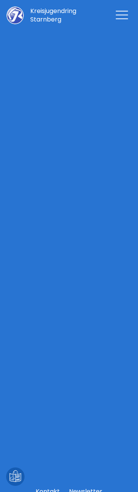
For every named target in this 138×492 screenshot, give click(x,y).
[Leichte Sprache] (15, 476)
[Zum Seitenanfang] (122, 476)
